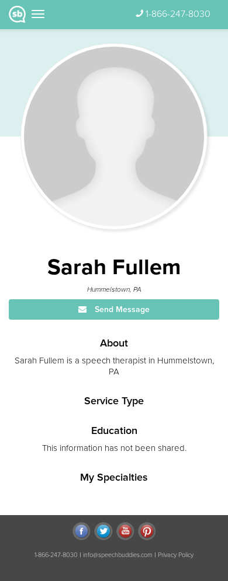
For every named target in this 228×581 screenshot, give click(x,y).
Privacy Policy (176, 555)
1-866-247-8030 (178, 14)
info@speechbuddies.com (118, 555)
